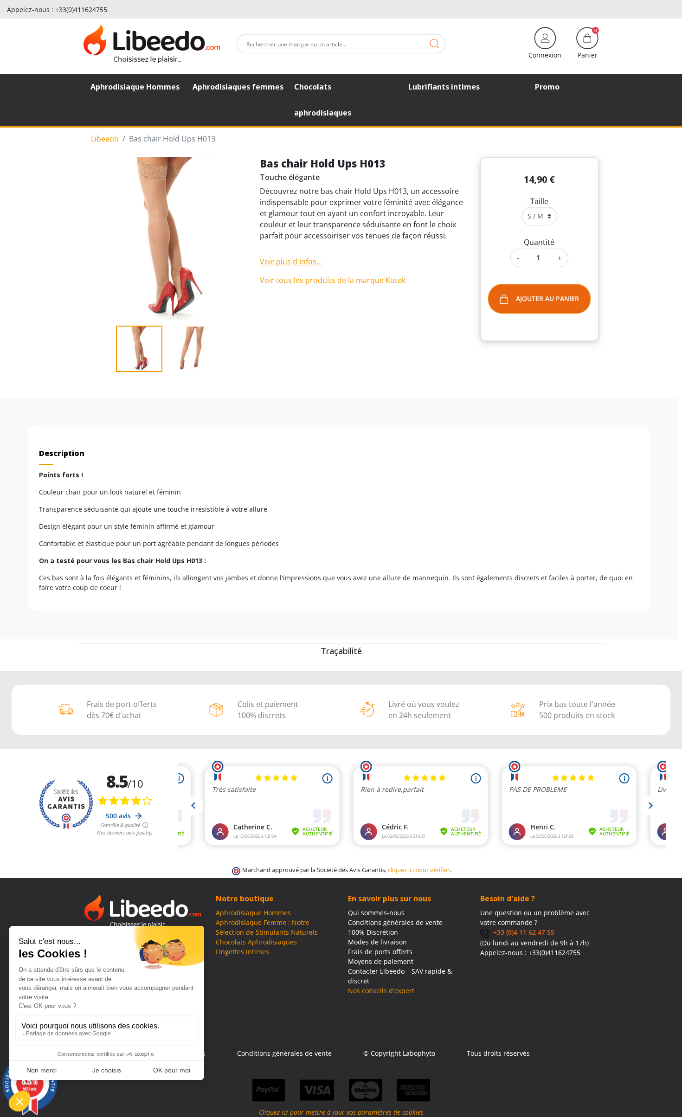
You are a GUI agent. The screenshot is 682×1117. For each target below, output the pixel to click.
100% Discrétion (373, 932)
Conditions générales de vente (395, 922)
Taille (539, 201)
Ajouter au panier (547, 298)
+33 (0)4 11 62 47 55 (521, 932)
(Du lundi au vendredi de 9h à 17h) (534, 942)
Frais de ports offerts (380, 951)
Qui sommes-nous (376, 912)
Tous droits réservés (498, 1053)
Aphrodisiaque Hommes (253, 912)
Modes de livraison (377, 941)
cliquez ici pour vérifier (419, 870)
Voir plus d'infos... (291, 262)
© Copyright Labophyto (399, 1053)
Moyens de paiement (380, 961)
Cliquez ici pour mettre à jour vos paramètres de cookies (341, 1112)
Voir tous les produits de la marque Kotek (332, 280)
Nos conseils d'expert (381, 990)
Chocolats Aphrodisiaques (256, 941)
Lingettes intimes (242, 951)
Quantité (539, 242)
